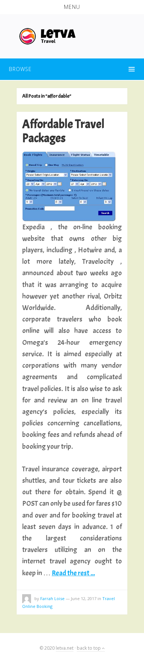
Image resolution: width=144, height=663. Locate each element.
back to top (89, 648)
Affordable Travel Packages (63, 131)
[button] (72, 7)
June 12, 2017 (83, 598)
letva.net (64, 648)
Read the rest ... (73, 573)
